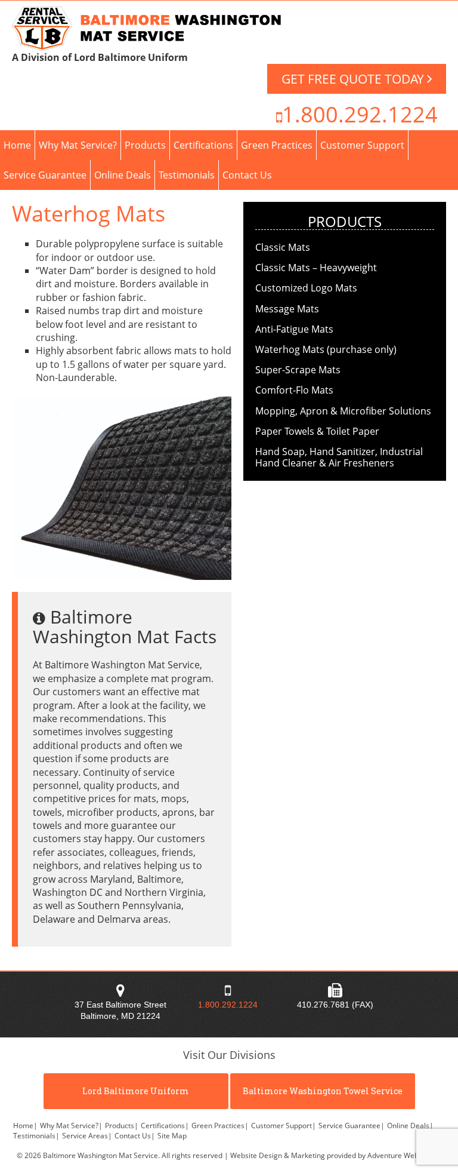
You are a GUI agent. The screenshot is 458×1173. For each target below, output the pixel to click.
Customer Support (362, 145)
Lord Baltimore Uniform (135, 1091)
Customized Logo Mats (306, 287)
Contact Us (247, 175)
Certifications (203, 145)
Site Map (172, 1136)
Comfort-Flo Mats (294, 390)
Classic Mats (282, 247)
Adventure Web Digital (404, 1155)
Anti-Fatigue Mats (294, 329)
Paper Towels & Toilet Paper (317, 431)
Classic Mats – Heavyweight (316, 267)
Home (17, 145)
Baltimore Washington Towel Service (323, 1091)
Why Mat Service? (78, 145)
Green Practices (276, 145)
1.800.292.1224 (360, 114)
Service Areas (87, 1136)
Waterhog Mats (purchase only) (326, 349)
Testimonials (187, 175)
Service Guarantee (45, 175)
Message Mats (287, 308)
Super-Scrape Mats (298, 369)
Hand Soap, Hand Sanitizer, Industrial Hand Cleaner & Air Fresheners (339, 457)
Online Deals (122, 175)
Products (145, 145)
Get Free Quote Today (354, 78)
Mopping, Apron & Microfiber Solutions (343, 410)
